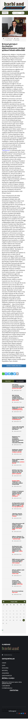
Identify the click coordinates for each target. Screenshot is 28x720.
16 (3, 617)
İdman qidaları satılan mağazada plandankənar (18, 461)
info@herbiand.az (8, 655)
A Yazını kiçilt (16, 40)
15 (23, 614)
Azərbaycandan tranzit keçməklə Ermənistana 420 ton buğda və (18, 504)
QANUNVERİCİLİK (7, 675)
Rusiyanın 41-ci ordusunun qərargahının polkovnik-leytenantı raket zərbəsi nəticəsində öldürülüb (17, 439)
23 (3, 620)
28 (20, 620)
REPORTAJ (5, 670)
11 (10, 614)
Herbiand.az (5, 150)
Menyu (6, 12)
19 (13, 617)
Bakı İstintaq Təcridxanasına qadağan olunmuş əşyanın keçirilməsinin (18, 398)
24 (6, 620)
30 (3, 623)
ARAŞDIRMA (5, 673)
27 (16, 620)
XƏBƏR (4, 663)
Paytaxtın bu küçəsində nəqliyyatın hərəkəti (18, 418)
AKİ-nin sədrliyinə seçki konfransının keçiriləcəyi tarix (18, 571)
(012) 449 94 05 (6, 685)
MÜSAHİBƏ (5, 668)
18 (10, 617)
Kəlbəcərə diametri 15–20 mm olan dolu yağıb (18, 538)
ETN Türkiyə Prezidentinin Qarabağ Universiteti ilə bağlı (18, 386)
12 (13, 614)
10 (6, 614)
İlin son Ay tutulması (17, 591)
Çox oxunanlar (20, 381)
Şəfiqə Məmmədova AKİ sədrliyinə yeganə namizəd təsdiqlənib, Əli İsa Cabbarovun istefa (18, 526)
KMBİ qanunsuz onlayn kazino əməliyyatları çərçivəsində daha (18, 561)
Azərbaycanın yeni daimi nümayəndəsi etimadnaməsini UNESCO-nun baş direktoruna (17, 549)
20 (16, 617)
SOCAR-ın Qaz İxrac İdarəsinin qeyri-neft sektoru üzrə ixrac (17, 471)
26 (13, 620)
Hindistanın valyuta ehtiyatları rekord (17, 451)
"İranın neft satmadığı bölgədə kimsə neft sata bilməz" (18, 428)
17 (6, 617)
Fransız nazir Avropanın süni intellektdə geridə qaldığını (17, 582)
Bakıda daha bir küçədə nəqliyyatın (18, 408)
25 (10, 620)
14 (20, 614)
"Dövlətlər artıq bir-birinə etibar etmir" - (17, 515)
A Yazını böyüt (8, 40)
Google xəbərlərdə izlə (14, 366)
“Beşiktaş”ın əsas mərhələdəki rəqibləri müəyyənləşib (17, 482)
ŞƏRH (3, 665)
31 (6, 623)
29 (23, 620)
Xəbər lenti (8, 381)
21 (20, 617)
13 (16, 614)
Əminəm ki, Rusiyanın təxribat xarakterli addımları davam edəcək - (18, 493)
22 (23, 617)
